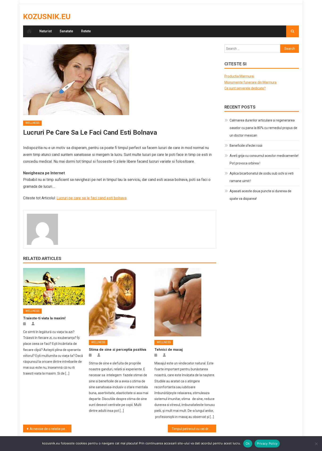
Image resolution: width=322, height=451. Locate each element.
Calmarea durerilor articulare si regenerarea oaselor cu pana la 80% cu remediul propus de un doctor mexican (263, 127)
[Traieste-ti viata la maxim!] (54, 286)
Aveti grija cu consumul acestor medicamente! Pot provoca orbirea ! (264, 159)
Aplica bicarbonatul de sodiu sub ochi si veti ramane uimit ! (261, 177)
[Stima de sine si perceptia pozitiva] (120, 302)
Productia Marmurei (239, 76)
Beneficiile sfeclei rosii (246, 145)
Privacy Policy (267, 443)
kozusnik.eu (46, 16)
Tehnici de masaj (168, 349)
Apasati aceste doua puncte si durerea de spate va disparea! (260, 194)
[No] (316, 443)
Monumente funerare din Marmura (250, 82)
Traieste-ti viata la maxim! (44, 318)
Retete (86, 31)
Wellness (32, 123)
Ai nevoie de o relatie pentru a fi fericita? (50, 429)
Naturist (45, 31)
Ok (248, 443)
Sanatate (66, 31)
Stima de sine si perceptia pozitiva (117, 349)
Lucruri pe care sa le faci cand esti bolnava (92, 198)
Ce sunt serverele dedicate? (245, 88)
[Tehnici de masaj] (185, 302)
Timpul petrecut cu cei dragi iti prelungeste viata (194, 429)
